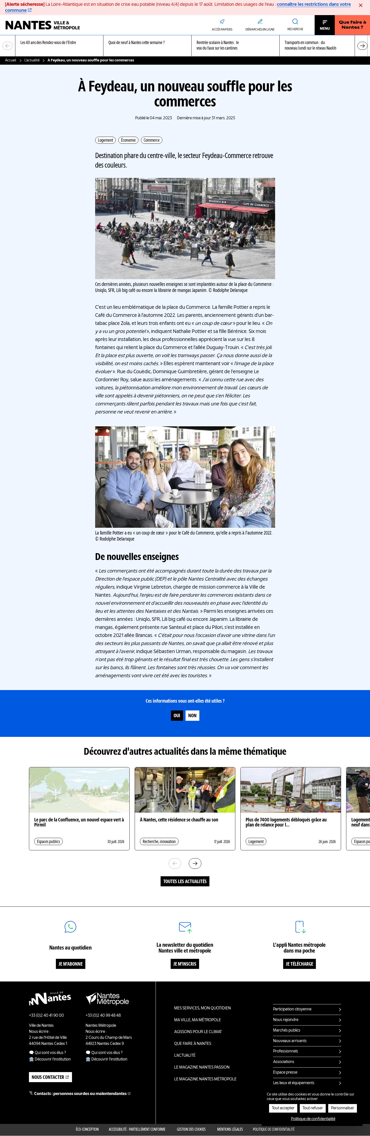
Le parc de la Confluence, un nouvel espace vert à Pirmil (79, 823)
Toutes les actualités (185, 881)
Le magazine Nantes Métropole (205, 1079)
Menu (325, 28)
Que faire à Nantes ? (352, 25)
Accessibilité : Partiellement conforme (137, 1130)
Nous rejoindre (285, 1020)
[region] (185, 46)
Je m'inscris (184, 964)
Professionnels (285, 1051)
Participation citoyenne (292, 1009)
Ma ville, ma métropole (197, 1020)
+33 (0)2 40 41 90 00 (46, 1016)
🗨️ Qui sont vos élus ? (47, 1053)
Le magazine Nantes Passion (202, 1068)
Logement (105, 140)
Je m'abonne (71, 964)
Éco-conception (87, 1130)
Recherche (295, 29)
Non (192, 715)
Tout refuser (313, 1108)
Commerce (152, 140)
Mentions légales (230, 1130)
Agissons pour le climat (198, 1032)
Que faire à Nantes (192, 1044)
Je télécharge (299, 964)
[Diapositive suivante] (362, 46)
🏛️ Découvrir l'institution (50, 1059)
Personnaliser (342, 1108)
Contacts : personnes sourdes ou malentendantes (80, 1094)
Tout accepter (283, 1108)
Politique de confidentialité (273, 1130)
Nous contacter (48, 1077)
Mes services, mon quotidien (202, 1008)
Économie (128, 140)
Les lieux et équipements (293, 1083)
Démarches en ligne (259, 29)
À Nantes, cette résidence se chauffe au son (179, 820)
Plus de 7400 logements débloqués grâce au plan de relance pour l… (286, 823)
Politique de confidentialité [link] (313, 1119)
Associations (283, 1062)
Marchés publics (286, 1031)
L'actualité (32, 60)
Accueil (10, 60)
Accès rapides (222, 29)
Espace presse (285, 1073)
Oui (177, 715)
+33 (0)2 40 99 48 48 (103, 1016)
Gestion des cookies (191, 1130)
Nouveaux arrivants (290, 1041)
